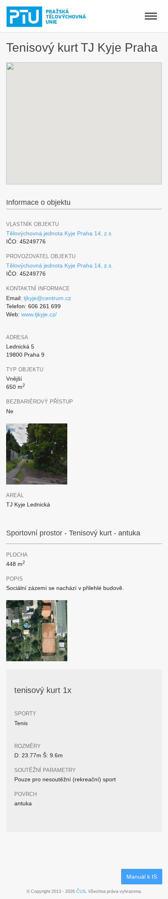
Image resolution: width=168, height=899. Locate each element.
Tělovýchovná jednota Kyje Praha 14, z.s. (59, 233)
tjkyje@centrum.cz (47, 298)
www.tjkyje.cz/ (39, 314)
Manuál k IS (141, 876)
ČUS (81, 891)
